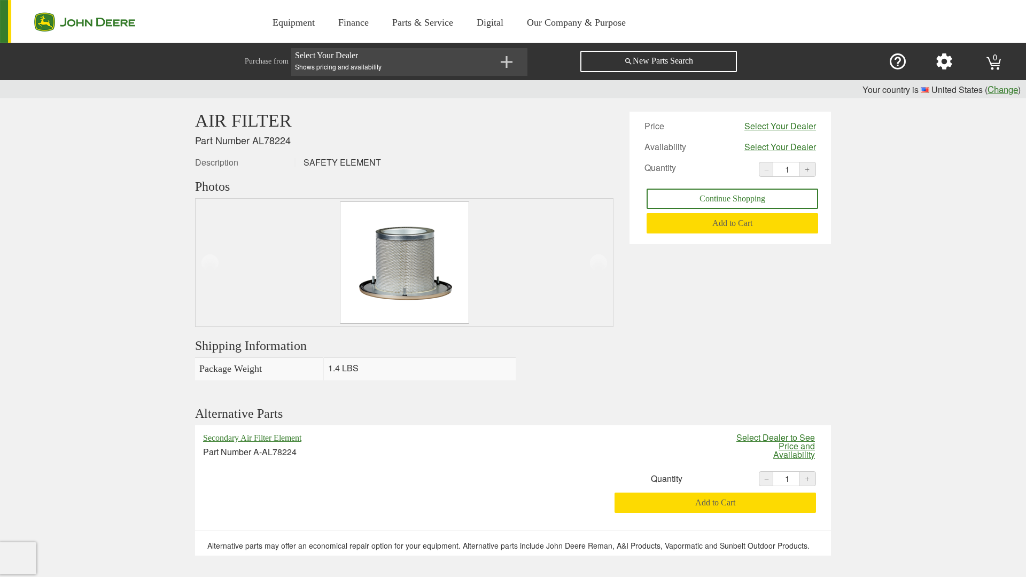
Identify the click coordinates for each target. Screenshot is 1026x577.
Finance (353, 22)
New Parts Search (658, 61)
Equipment (294, 22)
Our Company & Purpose (576, 22)
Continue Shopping (732, 198)
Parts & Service (422, 22)
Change (1003, 89)
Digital (490, 22)
